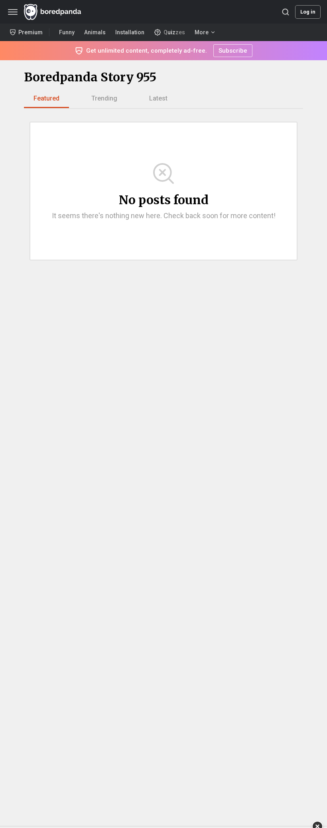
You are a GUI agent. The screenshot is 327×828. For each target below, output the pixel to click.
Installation (129, 32)
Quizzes (174, 32)
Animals (95, 32)
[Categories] (12, 12)
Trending (104, 98)
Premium (30, 32)
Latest (158, 98)
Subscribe (233, 50)
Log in (307, 12)
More (202, 32)
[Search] (285, 12)
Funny (67, 32)
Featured (46, 98)
